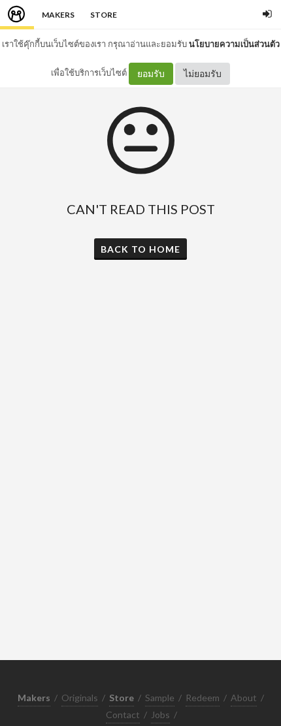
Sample (159, 697)
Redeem (203, 697)
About (244, 697)
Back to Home (140, 249)
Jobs (160, 714)
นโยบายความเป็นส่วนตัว (234, 44)
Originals (79, 697)
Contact (123, 714)
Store (103, 15)
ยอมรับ (151, 73)
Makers (58, 15)
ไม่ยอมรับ (203, 73)
